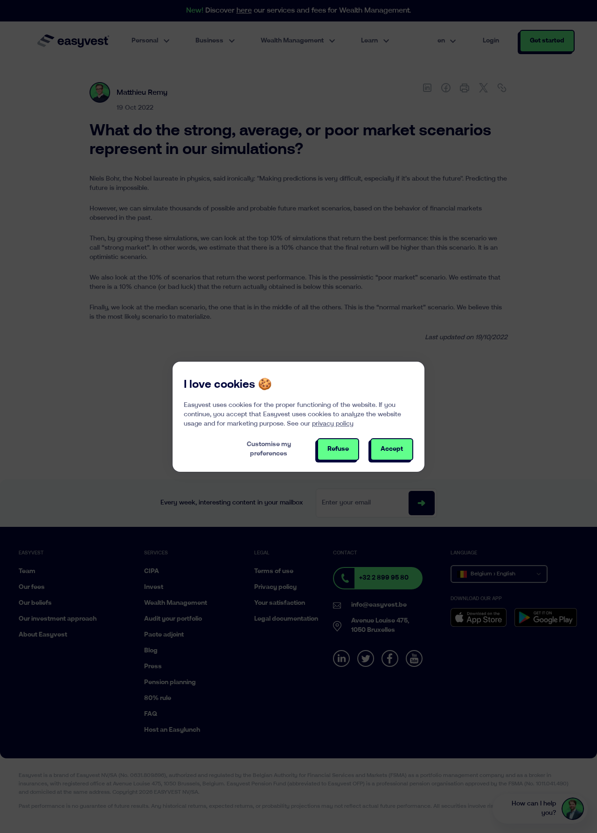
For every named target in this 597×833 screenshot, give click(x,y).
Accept (392, 449)
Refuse (338, 449)
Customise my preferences (269, 449)
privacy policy (333, 424)
